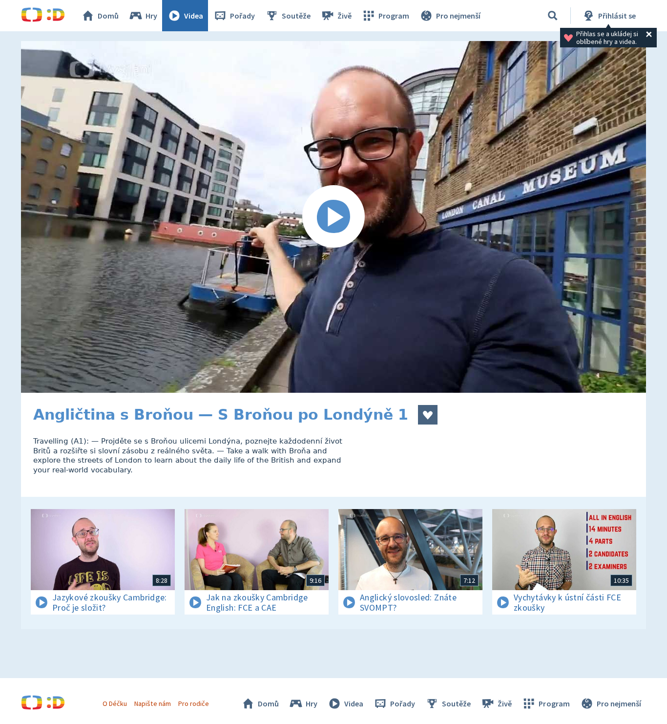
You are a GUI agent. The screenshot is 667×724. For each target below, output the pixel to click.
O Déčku (115, 703)
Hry (151, 16)
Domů (108, 16)
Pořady (242, 16)
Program (393, 16)
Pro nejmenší (458, 16)
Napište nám (152, 703)
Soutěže (296, 16)
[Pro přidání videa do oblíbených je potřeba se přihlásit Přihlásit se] (428, 415)
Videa (193, 16)
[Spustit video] (333, 217)
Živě (344, 16)
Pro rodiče (193, 703)
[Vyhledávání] (552, 15)
